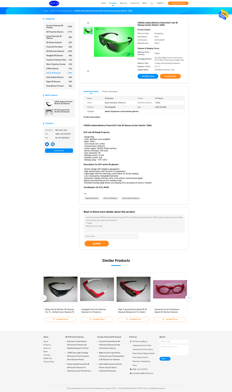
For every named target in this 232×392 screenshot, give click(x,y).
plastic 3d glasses (110, 198)
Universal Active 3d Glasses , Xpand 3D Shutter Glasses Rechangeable (124, 312)
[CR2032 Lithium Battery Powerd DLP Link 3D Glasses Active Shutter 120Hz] (114, 42)
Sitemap (47, 355)
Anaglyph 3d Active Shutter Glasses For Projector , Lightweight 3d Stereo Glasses (52, 312)
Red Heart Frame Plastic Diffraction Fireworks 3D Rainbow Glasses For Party (78, 344)
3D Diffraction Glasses (59, 51)
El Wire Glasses (59, 69)
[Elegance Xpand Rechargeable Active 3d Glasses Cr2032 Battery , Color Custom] (166, 289)
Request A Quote (178, 3)
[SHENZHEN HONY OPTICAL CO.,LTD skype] (53, 144)
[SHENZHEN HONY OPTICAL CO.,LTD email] (47, 144)
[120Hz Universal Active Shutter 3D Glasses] (49, 104)
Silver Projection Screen (59, 64)
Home (46, 341)
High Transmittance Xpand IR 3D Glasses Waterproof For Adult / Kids (89, 312)
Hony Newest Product (59, 86)
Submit (97, 243)
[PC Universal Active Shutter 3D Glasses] (49, 112)
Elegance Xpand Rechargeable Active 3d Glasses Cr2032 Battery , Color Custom (166, 312)
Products (47, 345)
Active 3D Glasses (59, 73)
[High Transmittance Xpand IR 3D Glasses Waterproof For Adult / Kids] (91, 289)
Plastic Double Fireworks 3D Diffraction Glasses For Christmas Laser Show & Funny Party (79, 368)
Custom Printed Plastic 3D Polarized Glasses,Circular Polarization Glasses (109, 344)
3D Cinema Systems (59, 42)
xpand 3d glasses (92, 198)
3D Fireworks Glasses (59, 32)
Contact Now (59, 151)
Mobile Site (48, 358)
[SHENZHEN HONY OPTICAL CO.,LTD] (54, 4)
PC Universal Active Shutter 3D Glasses (62, 111)
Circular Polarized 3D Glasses (59, 26)
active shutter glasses (131, 198)
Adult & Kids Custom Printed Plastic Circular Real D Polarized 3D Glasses (110, 367)
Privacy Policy (49, 362)
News (46, 352)
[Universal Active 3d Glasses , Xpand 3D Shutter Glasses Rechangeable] (127, 289)
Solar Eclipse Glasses (59, 77)
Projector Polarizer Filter (59, 60)
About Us (47, 348)
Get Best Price (148, 76)
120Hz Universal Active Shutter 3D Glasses (63, 103)
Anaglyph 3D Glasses (59, 55)
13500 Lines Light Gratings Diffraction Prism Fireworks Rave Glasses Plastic (78, 356)
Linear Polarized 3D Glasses (59, 37)
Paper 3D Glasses (59, 82)
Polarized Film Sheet (59, 47)
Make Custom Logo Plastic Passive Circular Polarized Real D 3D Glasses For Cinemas (111, 356)
